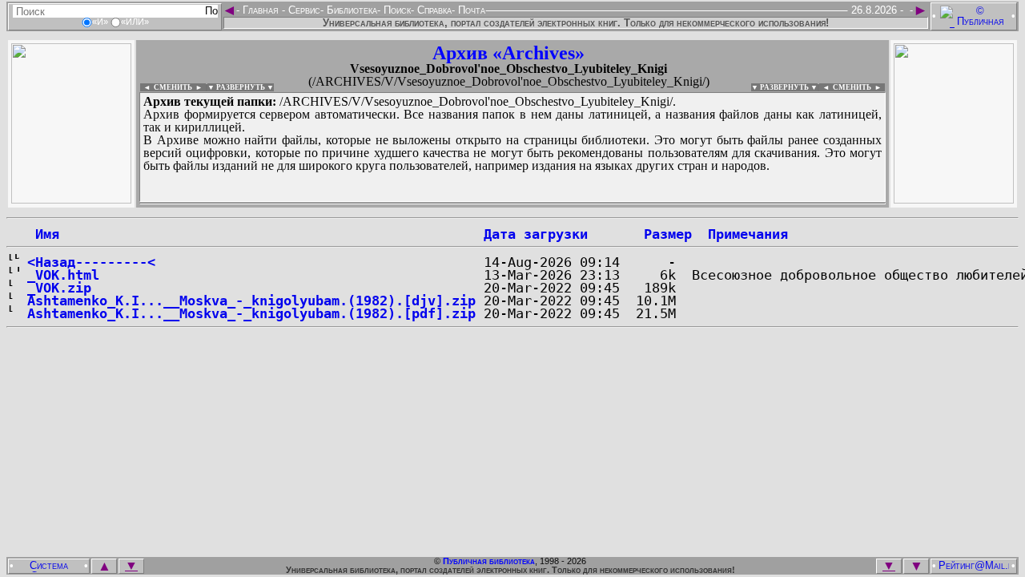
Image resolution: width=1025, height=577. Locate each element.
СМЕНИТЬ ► (859, 87)
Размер (668, 234)
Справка (433, 10)
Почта (470, 10)
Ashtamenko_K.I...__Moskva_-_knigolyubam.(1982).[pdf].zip (251, 313)
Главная (260, 10)
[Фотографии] (71, 199)
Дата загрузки (536, 234)
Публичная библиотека (489, 561)
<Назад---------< (91, 262)
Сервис (302, 10)
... (512, 203)
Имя (43, 234)
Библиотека (350, 10)
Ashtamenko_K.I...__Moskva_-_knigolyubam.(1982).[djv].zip (251, 301)
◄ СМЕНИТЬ (166, 87)
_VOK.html (63, 275)
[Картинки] (954, 199)
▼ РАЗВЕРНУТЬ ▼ (240, 87)
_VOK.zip (59, 288)
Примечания (748, 234)
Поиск (395, 10)
